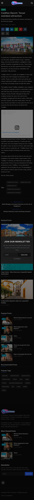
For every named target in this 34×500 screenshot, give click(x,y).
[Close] (31, 239)
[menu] (2, 3)
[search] (32, 3)
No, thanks (17, 258)
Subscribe (24, 255)
